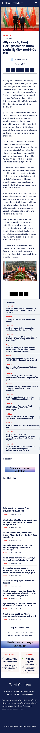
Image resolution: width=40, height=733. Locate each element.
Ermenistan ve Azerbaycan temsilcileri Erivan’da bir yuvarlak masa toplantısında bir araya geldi (19, 570)
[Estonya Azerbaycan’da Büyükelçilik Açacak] (20, 493)
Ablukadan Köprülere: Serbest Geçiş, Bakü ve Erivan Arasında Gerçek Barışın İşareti (22, 378)
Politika (7, 35)
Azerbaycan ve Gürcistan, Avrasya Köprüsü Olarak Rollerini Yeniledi (20, 418)
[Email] (22, 70)
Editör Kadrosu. (23, 59)
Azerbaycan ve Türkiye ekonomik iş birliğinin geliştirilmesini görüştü (20, 329)
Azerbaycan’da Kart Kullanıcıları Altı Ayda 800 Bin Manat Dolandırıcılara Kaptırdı (21, 310)
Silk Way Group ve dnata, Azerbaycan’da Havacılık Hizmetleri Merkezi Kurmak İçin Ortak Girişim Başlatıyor (20, 437)
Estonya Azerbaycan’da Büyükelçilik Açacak (21, 320)
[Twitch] (22, 730)
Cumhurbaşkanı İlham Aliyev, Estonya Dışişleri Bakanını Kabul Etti (19, 615)
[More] (30, 294)
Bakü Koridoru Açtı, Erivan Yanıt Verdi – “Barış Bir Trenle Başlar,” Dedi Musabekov (22, 388)
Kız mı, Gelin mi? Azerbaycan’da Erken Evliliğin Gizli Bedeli (21, 368)
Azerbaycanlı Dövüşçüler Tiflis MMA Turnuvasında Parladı (10, 668)
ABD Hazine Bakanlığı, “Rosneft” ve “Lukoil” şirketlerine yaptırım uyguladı (21, 359)
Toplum (9, 345)
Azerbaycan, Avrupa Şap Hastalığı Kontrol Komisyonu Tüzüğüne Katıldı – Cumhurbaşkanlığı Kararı (20, 593)
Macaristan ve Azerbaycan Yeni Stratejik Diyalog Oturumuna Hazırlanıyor (19, 408)
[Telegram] (27, 70)
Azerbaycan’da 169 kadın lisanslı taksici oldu (22, 426)
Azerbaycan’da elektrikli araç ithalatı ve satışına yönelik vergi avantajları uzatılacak (21, 339)
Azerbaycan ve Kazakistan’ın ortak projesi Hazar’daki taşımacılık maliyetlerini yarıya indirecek (20, 448)
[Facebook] (8, 70)
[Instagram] (13, 730)
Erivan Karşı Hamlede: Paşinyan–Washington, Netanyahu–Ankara (30, 669)
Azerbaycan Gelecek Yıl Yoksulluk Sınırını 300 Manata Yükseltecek (20, 398)
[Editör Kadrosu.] (12, 59)
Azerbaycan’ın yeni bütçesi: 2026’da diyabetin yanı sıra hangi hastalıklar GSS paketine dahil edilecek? (21, 349)
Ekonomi (9, 306)
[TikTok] (18, 730)
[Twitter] (13, 70)
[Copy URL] (32, 70)
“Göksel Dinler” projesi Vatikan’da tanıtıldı (18, 581)
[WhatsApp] (18, 70)
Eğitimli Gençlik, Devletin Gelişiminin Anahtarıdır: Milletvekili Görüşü (19, 604)
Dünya (8, 355)
